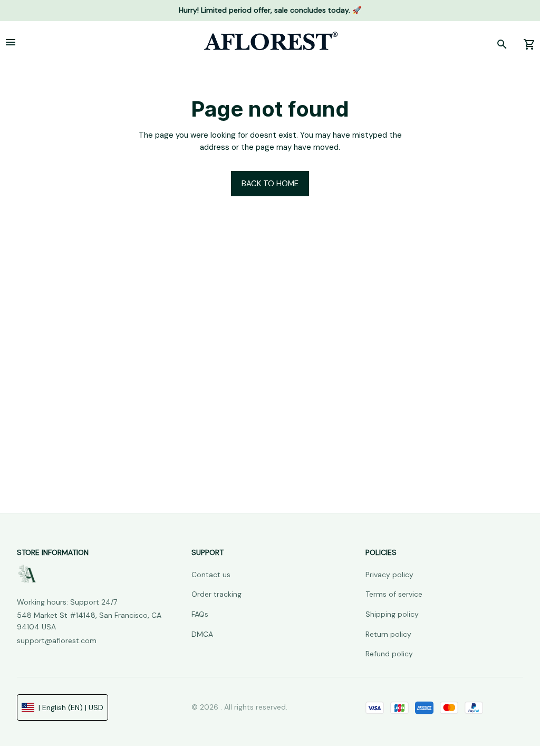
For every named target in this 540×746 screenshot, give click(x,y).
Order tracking (216, 594)
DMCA (202, 634)
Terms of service (393, 594)
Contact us (210, 574)
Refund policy (389, 653)
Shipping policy (392, 614)
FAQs (199, 614)
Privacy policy (389, 574)
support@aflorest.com (57, 640)
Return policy (388, 634)
